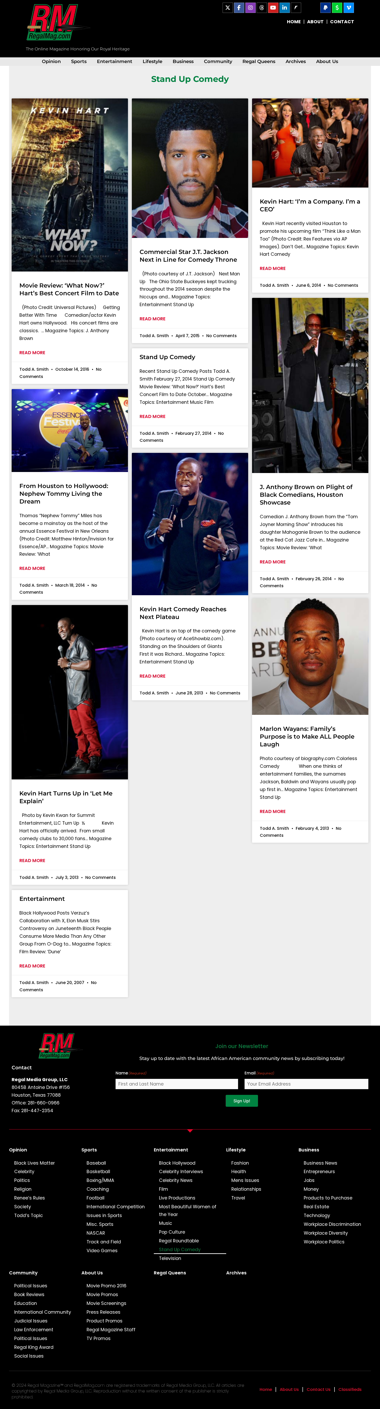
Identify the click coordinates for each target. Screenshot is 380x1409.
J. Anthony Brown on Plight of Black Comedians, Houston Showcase (306, 494)
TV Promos (99, 1338)
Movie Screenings (106, 1303)
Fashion (240, 1163)
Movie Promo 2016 (106, 1286)
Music (165, 1223)
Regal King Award (34, 1347)
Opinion (51, 61)
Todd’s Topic (28, 1215)
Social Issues (29, 1356)
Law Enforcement (33, 1330)
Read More (32, 353)
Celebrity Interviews (181, 1171)
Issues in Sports (104, 1215)
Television (170, 1258)
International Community (42, 1312)
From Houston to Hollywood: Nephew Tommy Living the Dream (63, 493)
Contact (22, 1067)
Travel (238, 1198)
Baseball (96, 1163)
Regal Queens (258, 61)
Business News (320, 1163)
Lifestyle (152, 61)
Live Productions (177, 1198)
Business (183, 61)
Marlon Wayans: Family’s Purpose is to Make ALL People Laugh (307, 736)
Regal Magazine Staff (111, 1330)
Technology (317, 1215)
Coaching (98, 1189)
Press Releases (103, 1312)
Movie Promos (102, 1294)
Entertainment (114, 61)
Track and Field (104, 1242)
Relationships (246, 1189)
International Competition (116, 1207)
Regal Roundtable (179, 1241)
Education (25, 1303)
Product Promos (105, 1321)
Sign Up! (241, 1100)
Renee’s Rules (29, 1198)
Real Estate (316, 1207)
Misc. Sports (100, 1224)
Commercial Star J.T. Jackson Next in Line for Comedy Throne (188, 255)
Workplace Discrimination (332, 1224)
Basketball (98, 1171)
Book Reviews (29, 1294)
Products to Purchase (328, 1198)
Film (163, 1189)
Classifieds (350, 1389)
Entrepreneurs (319, 1171)
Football (95, 1198)
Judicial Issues (31, 1321)
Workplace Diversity (326, 1233)
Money (311, 1189)
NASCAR (96, 1233)
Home (266, 1389)
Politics (22, 1180)
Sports (79, 61)
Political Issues (30, 1286)
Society (22, 1207)
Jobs (309, 1180)
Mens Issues (245, 1180)
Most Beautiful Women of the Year (187, 1211)
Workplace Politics (324, 1242)
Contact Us (319, 1389)
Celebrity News (176, 1180)
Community (218, 61)
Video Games (102, 1251)
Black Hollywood (177, 1163)
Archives (296, 61)
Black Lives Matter (34, 1163)
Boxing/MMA (100, 1180)
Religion (23, 1189)
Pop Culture (172, 1232)
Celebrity (24, 1171)
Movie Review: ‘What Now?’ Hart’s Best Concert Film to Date (69, 289)
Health (238, 1171)
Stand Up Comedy (167, 357)
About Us (327, 61)
